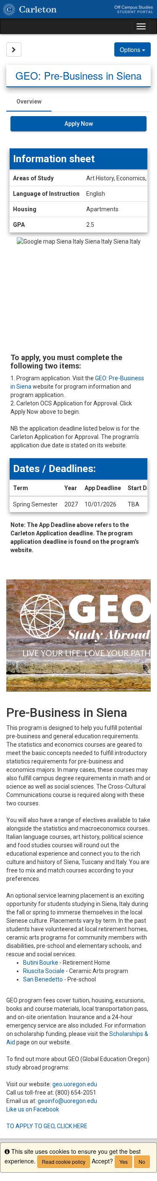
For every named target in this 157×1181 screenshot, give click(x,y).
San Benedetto (43, 979)
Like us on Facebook (32, 1109)
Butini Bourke (40, 962)
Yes (123, 1161)
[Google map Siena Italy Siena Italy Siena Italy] (78, 291)
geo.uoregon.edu (74, 1084)
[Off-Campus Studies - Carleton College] (78, 9)
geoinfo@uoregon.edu (67, 1101)
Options (131, 49)
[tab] (28, 101)
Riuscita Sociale (43, 971)
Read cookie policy (63, 1161)
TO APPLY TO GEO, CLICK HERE (47, 1126)
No (142, 1161)
